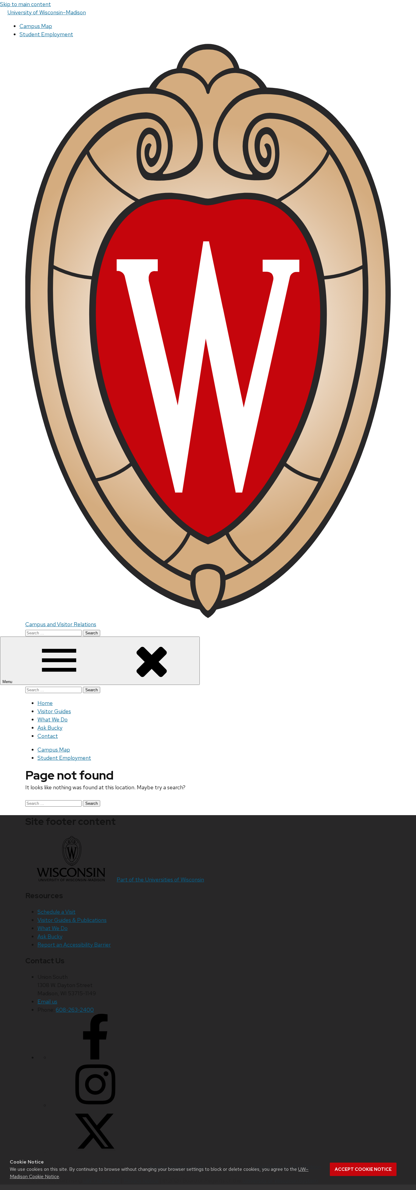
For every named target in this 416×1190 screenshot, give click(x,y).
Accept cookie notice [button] (363, 1169)
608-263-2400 (75, 1009)
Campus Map (35, 26)
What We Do (52, 719)
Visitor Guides (54, 711)
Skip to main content (25, 4)
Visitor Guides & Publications (72, 919)
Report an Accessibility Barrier (74, 944)
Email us (47, 1001)
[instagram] (95, 1105)
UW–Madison (46, 12)
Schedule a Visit (56, 911)
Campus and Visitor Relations (60, 624)
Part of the (160, 879)
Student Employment (46, 34)
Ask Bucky (49, 727)
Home (45, 703)
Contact (47, 735)
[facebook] (95, 1057)
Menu (7, 681)
